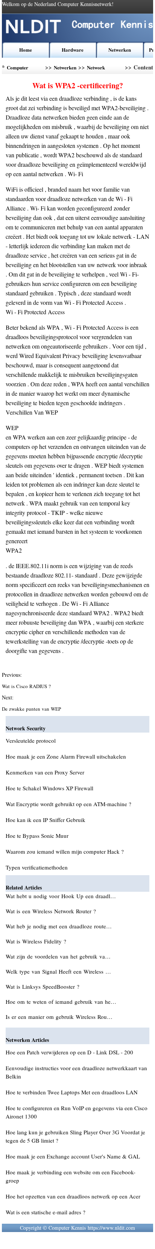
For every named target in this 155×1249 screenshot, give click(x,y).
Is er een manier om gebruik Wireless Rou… (59, 1016)
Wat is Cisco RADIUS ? (27, 686)
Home (25, 49)
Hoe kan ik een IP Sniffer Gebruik (45, 819)
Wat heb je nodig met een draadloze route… (59, 926)
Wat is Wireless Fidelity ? (37, 941)
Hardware (73, 49)
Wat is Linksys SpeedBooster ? (43, 986)
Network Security (96, 69)
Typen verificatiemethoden (37, 867)
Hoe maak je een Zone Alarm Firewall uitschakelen (66, 756)
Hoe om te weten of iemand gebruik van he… (61, 1001)
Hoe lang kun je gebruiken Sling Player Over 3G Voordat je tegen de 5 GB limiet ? (75, 1136)
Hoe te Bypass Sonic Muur (37, 835)
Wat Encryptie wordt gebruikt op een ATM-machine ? (68, 804)
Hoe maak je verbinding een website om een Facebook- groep (70, 1176)
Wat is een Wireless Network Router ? (52, 911)
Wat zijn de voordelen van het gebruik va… (58, 956)
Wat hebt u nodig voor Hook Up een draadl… (61, 896)
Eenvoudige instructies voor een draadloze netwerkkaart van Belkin (76, 1072)
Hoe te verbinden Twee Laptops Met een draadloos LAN (72, 1092)
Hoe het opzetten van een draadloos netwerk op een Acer (73, 1196)
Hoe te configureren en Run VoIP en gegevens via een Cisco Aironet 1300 (76, 1112)
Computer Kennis (17, 69)
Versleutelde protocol (31, 740)
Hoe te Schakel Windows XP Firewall (49, 788)
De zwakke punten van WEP (32, 708)
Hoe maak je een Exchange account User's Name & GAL (73, 1156)
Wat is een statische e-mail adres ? (45, 1212)
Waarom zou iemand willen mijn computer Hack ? (65, 851)
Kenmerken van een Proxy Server (45, 772)
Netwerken (119, 49)
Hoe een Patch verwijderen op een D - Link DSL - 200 (69, 1052)
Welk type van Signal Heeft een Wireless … (58, 971)
